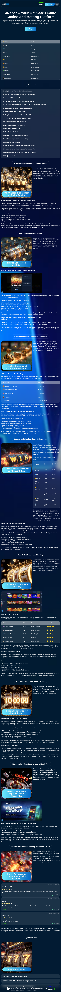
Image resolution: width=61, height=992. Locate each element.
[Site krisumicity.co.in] (5, 4)
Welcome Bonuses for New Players (15, 111)
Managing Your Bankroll (12, 142)
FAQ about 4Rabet (10, 156)
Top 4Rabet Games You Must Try (15, 125)
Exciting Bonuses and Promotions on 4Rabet (18, 108)
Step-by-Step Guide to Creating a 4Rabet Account (20, 101)
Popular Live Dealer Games (13, 132)
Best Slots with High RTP (12, 128)
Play (30, 29)
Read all (4, 895)
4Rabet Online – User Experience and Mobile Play (20, 145)
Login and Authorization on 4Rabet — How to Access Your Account (25, 104)
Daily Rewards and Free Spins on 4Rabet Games (19, 115)
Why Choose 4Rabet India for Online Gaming (18, 91)
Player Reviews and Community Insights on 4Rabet (20, 152)
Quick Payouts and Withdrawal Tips (15, 121)
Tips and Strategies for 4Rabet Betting (16, 135)
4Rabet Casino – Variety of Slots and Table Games (20, 94)
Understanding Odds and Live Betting (16, 138)
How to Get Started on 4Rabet (14, 98)
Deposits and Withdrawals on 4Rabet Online (18, 118)
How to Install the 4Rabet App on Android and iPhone (21, 149)
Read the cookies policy (53, 986)
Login (41, 4)
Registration (49, 4)
